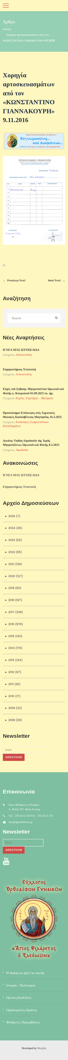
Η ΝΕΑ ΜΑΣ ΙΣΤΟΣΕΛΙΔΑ (21, 349)
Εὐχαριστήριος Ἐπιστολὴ (19, 369)
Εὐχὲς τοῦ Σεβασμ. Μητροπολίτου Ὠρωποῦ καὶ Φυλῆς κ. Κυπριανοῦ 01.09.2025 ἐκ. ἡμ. (33, 391)
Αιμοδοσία (22, 449)
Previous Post (14, 280)
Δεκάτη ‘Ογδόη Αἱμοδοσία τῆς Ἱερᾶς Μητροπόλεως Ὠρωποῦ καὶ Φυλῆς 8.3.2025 (31, 442)
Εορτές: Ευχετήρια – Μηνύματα (34, 398)
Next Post (56, 280)
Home (7, 29)
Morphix (41, 1048)
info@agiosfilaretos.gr (20, 822)
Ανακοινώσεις (24, 354)
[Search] (56, 318)
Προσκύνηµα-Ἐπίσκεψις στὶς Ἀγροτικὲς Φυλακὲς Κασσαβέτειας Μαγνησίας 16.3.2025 (32, 415)
